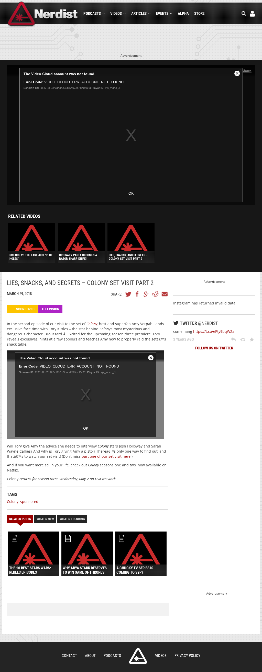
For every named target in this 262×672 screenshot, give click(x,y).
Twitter (128, 294)
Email (164, 294)
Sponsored (25, 309)
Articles (139, 13)
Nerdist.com (138, 656)
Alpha (183, 13)
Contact (69, 655)
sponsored (29, 501)
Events (162, 13)
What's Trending (72, 519)
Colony (12, 501)
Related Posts (20, 519)
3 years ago (183, 339)
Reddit (155, 294)
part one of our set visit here (105, 456)
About (90, 655)
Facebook (137, 294)
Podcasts (92, 13)
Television (50, 309)
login (252, 14)
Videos (116, 13)
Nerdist (43, 14)
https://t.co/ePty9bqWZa (213, 331)
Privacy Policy (187, 655)
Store (199, 13)
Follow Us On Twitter (214, 348)
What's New (45, 519)
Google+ (146, 294)
